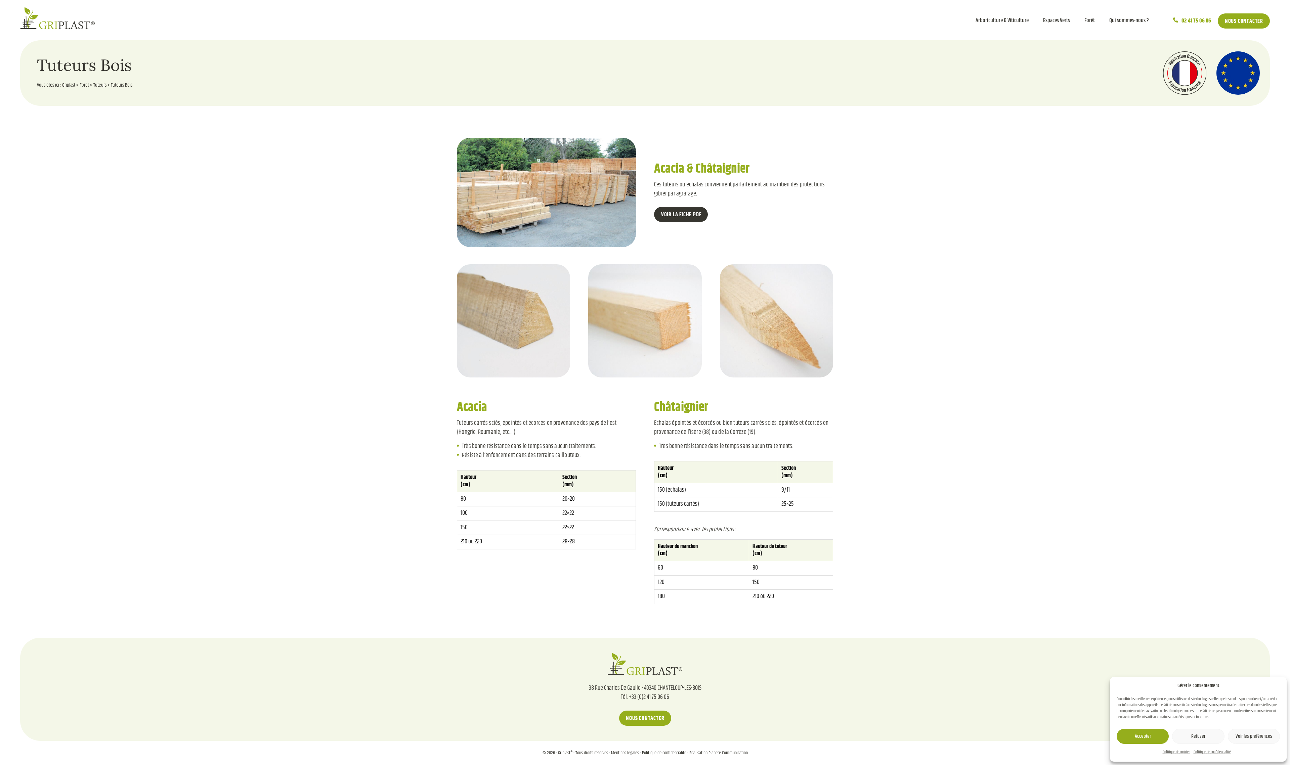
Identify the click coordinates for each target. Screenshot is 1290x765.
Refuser (1198, 736)
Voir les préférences (1254, 736)
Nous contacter (1244, 21)
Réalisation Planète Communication (718, 752)
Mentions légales (625, 752)
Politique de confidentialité (1212, 752)
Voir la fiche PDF (681, 215)
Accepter (1143, 736)
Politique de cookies (1176, 752)
